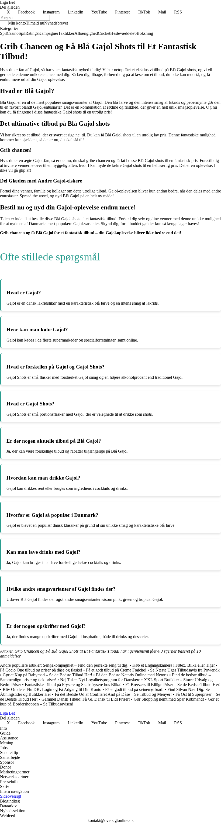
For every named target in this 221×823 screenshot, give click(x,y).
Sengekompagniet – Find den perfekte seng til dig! (86, 665)
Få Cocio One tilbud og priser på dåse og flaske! (41, 670)
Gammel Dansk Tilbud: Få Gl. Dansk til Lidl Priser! (86, 699)
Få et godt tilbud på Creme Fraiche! (116, 670)
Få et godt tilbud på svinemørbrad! (134, 689)
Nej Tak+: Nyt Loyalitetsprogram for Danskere (100, 679)
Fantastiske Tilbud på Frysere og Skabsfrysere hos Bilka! (73, 684)
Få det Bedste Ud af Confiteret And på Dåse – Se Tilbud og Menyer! (113, 694)
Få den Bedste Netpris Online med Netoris (132, 675)
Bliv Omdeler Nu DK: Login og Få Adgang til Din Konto (52, 689)
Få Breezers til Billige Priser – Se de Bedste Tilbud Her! (172, 684)
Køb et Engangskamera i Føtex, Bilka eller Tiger (173, 665)
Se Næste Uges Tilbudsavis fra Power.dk (185, 670)
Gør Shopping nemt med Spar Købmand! (169, 699)
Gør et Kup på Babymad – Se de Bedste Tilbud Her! (47, 675)
